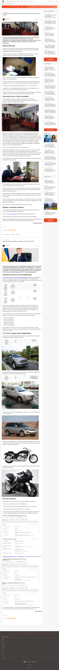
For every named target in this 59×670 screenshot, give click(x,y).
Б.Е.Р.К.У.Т (31, 511)
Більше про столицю (50, 220)
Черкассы (17, 234)
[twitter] (29, 661)
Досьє (28, 1)
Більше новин (50, 129)
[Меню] (56, 1)
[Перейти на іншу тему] (51, 1)
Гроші (15, 1)
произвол (7, 234)
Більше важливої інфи (50, 59)
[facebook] (24, 661)
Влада (18, 1)
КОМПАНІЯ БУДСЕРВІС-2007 (9, 556)
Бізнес (31, 1)
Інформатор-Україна (9, 1)
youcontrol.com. (13, 214)
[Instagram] (26, 661)
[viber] (34, 661)
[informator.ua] (3, 1)
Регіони (25, 1)
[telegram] (32, 661)
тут (7, 608)
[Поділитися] (39, 19)
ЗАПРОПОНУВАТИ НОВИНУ (29, 633)
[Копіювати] (41, 19)
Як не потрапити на (32, 6)
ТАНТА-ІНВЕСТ (20, 556)
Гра (33, 1)
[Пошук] (54, 1)
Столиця (21, 1)
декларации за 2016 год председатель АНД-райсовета (15, 277)
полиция (12, 234)
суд (3, 234)
